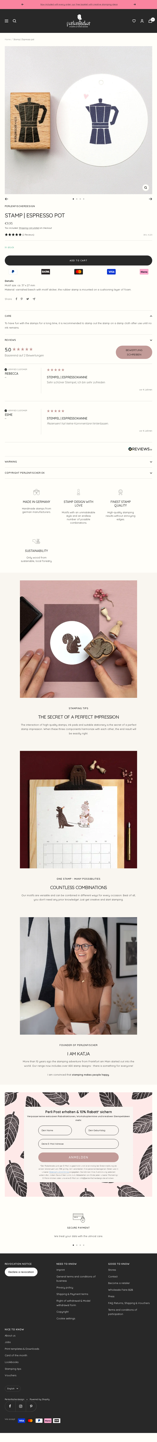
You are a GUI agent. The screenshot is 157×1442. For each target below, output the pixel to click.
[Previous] (6, 199)
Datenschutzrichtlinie (59, 1172)
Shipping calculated (29, 227)
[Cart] (150, 21)
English (11, 1388)
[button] (19, 234)
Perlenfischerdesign (20, 206)
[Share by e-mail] (34, 299)
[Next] (150, 199)
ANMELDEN (78, 1157)
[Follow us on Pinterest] (31, 1406)
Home (8, 39)
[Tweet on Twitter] (27, 299)
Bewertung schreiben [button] (134, 352)
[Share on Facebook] (16, 299)
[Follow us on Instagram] (20, 1406)
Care (8, 316)
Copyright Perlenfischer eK (25, 472)
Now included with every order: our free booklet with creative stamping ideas (79, 4)
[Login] (142, 20)
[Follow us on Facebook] (10, 1406)
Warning (11, 461)
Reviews (10, 340)
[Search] (14, 21)
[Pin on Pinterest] (22, 299)
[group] (25, 349)
